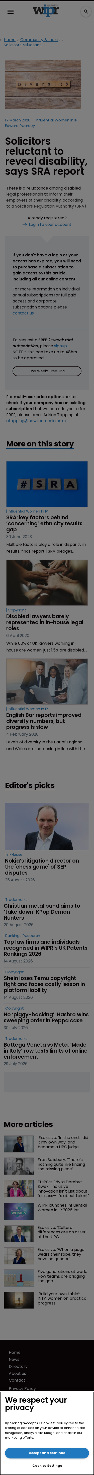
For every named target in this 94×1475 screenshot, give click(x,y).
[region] (47, 1433)
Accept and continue (47, 1452)
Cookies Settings (47, 1465)
